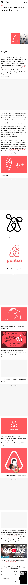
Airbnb (7, 560)
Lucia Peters (4, 51)
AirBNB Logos (13, 560)
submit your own (12, 534)
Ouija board (4, 328)
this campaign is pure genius (18, 120)
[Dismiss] (26, 572)
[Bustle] (4, 2)
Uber (24, 126)
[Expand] (21, 572)
